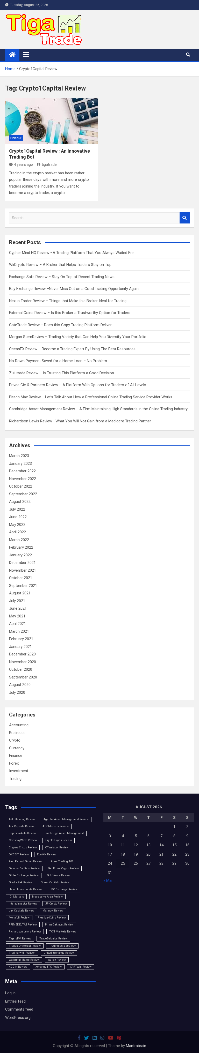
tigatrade (49, 164)
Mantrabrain (136, 1045)
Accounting (19, 725)
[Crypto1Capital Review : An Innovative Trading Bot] (51, 121)
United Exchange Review (59, 952)
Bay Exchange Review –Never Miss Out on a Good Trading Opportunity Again (74, 288)
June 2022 (18, 516)
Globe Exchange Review (24, 875)
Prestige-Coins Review (52, 917)
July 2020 (17, 692)
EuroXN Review (46, 854)
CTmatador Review (56, 847)
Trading (15, 778)
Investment (18, 770)
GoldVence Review (58, 875)
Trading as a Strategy (62, 945)
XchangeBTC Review (48, 966)
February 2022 (21, 547)
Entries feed (15, 1001)
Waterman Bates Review (24, 959)
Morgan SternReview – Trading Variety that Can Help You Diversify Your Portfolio (77, 336)
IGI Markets (16, 896)
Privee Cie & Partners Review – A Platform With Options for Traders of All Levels (77, 385)
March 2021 (19, 631)
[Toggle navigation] (26, 55)
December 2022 (22, 471)
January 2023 (20, 463)
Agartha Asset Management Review (66, 819)
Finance (16, 138)
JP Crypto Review (56, 903)
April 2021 (17, 623)
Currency (16, 748)
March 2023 (19, 455)
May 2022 (17, 524)
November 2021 (22, 570)
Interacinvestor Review (23, 903)
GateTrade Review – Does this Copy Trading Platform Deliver (60, 325)
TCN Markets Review (62, 931)
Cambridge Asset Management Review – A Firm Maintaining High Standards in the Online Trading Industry (98, 409)
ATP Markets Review (55, 826)
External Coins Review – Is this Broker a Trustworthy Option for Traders (69, 312)
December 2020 (22, 654)
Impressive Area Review (47, 896)
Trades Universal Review (25, 945)
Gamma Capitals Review (24, 868)
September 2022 (23, 494)
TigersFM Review (20, 938)
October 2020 (20, 669)
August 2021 (20, 593)
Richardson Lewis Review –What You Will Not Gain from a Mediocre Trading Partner (80, 421)
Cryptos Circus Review (23, 847)
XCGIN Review (18, 966)
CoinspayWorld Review (23, 840)
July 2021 (17, 601)
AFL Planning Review (22, 819)
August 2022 (20, 501)
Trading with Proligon (22, 952)
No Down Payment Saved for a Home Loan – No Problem (58, 361)
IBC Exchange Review (64, 889)
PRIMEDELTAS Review (23, 924)
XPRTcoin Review (80, 966)
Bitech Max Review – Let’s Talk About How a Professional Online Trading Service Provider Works (90, 397)
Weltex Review (57, 959)
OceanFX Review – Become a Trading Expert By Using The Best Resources (72, 349)
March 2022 (19, 539)
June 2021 (18, 608)
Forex (14, 763)
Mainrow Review (52, 910)
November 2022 (22, 478)
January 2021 (20, 646)
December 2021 (22, 562)
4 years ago (23, 164)
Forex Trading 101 (62, 861)
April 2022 (17, 532)
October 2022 (20, 486)
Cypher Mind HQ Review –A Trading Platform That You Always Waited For (71, 252)
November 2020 (22, 662)
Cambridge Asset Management (64, 833)
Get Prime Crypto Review (63, 868)
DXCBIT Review (19, 854)
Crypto (14, 740)
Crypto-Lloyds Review (58, 840)
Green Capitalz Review (55, 882)
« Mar (108, 880)
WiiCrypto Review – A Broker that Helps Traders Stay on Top (60, 264)
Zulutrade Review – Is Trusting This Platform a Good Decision (61, 373)
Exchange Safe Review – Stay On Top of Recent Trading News (62, 276)
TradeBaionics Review (53, 938)
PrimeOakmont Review (59, 924)
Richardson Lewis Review (25, 931)
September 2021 (23, 585)
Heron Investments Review (25, 889)
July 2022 (17, 509)
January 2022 (20, 555)
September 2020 (23, 677)
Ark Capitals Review (21, 826)
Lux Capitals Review (21, 910)
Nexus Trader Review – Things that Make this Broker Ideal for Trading (67, 300)
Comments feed (19, 1009)
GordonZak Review (20, 882)
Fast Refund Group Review (25, 861)
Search (185, 217)
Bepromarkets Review (22, 833)
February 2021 (21, 639)
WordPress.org (18, 1017)
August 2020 (20, 684)
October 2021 (20, 578)
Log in (10, 993)
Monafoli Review (19, 917)
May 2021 (17, 616)
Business (17, 732)
